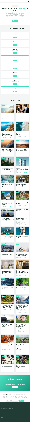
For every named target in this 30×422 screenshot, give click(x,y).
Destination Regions (10, 406)
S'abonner (21, 400)
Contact (2, 417)
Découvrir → (15, 20)
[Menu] (28, 1)
